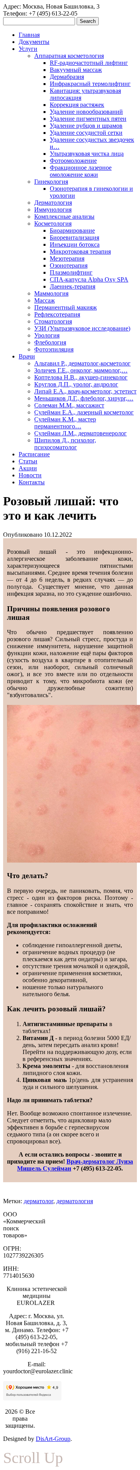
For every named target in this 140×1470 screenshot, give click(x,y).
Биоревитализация (74, 237)
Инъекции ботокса (75, 244)
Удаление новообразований (86, 111)
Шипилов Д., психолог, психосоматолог (65, 444)
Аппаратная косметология (69, 55)
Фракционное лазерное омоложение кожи (81, 171)
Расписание (34, 454)
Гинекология (51, 181)
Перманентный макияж (65, 307)
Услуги (28, 48)
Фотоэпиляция (54, 349)
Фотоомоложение (73, 160)
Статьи (28, 461)
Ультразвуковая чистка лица (87, 153)
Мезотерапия (67, 258)
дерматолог (38, 1201)
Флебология (50, 342)
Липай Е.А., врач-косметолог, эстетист (85, 391)
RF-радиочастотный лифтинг (89, 62)
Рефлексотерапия (57, 314)
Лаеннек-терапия (72, 286)
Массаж (44, 300)
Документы (34, 41)
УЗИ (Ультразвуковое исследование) (82, 328)
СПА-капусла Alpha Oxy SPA (89, 279)
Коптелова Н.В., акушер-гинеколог (81, 377)
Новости (30, 475)
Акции (28, 468)
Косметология (53, 223)
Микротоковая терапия (80, 251)
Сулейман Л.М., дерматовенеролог (80, 433)
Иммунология (53, 209)
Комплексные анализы (64, 216)
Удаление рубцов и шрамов (86, 125)
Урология (47, 335)
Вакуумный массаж (76, 69)
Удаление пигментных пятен (88, 118)
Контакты (32, 482)
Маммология (51, 293)
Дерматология (53, 202)
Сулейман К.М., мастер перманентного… (65, 423)
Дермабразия (67, 76)
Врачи (27, 356)
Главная (29, 34)
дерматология (74, 1201)
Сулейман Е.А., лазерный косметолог (84, 412)
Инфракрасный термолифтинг (90, 83)
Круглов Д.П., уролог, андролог (76, 384)
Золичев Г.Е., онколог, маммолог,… (81, 370)
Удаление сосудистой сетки (86, 132)
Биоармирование (72, 230)
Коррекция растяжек (77, 104)
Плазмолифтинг (71, 272)
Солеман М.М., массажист (69, 405)
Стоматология (53, 321)
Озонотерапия (69, 265)
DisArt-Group (53, 1438)
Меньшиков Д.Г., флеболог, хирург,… (83, 398)
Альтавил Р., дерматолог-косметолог (82, 363)
